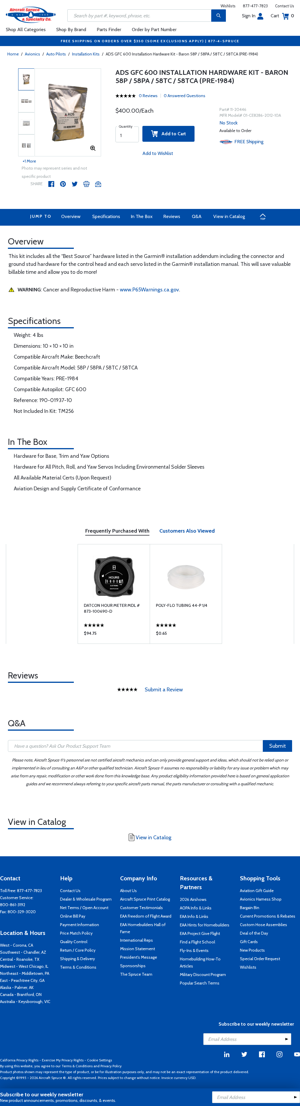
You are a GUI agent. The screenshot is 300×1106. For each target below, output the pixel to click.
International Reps (136, 940)
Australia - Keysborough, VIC (25, 1001)
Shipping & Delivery (77, 958)
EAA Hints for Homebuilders (204, 925)
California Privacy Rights (19, 1060)
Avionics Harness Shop (261, 899)
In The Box (142, 216)
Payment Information (79, 924)
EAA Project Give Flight (200, 933)
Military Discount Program (203, 974)
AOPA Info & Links (196, 908)
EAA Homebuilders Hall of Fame (143, 928)
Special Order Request (260, 958)
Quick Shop (114, 634)
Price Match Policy (76, 933)
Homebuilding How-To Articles (200, 962)
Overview (71, 216)
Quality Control (73, 941)
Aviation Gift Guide (257, 890)
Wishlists (228, 6)
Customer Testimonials (141, 907)
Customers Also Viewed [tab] (187, 531)
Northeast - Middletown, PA (24, 973)
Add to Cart (172, 133)
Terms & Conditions (78, 967)
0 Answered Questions (184, 96)
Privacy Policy (111, 1066)
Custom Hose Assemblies (263, 924)
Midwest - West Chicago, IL (24, 966)
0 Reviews (148, 96)
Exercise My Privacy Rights (62, 1060)
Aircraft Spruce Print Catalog (145, 899)
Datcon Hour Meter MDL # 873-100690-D (112, 608)
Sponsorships (133, 965)
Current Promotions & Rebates (267, 916)
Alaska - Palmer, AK (17, 987)
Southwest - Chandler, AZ (23, 952)
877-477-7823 (255, 6)
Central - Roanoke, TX (19, 959)
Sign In (248, 15)
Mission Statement (137, 948)
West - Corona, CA (16, 945)
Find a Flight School (197, 942)
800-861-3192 (12, 904)
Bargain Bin (249, 907)
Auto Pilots (56, 54)
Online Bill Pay (72, 916)
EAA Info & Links (194, 916)
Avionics (32, 54)
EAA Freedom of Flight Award (145, 916)
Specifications (106, 216)
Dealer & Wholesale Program (86, 899)
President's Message (138, 957)
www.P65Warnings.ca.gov (149, 290)
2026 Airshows (193, 899)
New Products (252, 950)
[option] (68, 113)
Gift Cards (249, 941)
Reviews (171, 216)
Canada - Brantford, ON (21, 994)
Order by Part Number (154, 29)
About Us (128, 890)
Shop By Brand (71, 29)
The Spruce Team (136, 974)
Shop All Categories (26, 29)
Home (13, 54)
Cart (282, 15)
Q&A (197, 216)
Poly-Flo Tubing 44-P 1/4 (181, 605)
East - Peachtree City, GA (22, 980)
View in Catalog (229, 216)
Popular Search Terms (199, 983)
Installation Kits (86, 54)
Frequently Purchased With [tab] (117, 531)
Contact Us (284, 6)
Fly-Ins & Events (194, 950)
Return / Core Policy (78, 950)
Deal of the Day (254, 933)
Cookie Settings (99, 1060)
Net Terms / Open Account (84, 907)
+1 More (29, 161)
